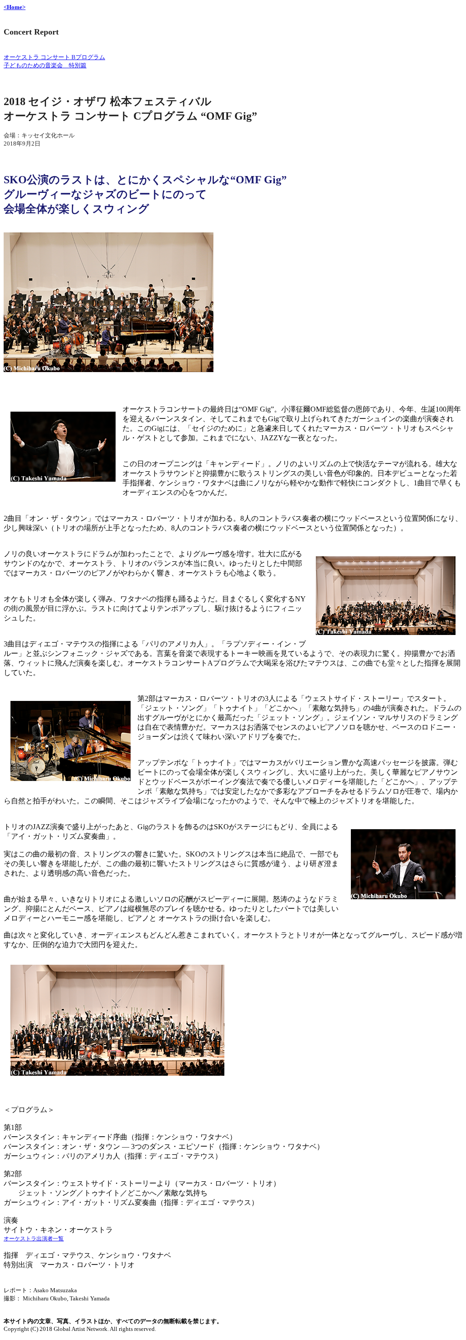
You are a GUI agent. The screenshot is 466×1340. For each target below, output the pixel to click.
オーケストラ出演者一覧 (34, 1238)
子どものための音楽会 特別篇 (45, 65)
